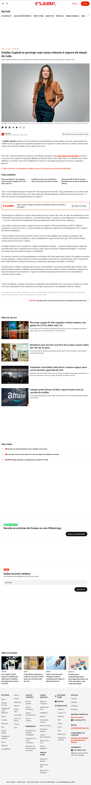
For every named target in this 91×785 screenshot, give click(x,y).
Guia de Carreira (28, 720)
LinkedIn (74, 702)
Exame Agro (16, 710)
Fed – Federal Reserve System (72, 292)
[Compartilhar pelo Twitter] (17, 127)
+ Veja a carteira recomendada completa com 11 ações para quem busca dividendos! (36, 168)
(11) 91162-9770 (80, 720)
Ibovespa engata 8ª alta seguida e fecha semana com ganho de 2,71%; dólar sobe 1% (13, 181)
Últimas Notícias (4, 704)
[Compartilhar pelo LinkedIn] (10, 127)
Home (3, 49)
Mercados (60, 16)
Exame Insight (3, 732)
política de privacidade (47, 782)
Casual (16, 699)
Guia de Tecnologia (29, 708)
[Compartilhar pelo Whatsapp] (2, 127)
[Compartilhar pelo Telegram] (13, 127)
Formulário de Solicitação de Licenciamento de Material (80, 740)
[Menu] (2, 3)
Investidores (12, 295)
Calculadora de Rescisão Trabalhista (31, 733)
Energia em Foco (45, 726)
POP (15, 728)
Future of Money (17, 720)
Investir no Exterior (43, 730)
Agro (59, 730)
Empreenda (62, 734)
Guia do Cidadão (28, 703)
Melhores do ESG (44, 766)
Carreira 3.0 (62, 713)
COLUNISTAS (5, 749)
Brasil (3, 716)
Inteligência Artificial (5, 737)
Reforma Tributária (43, 703)
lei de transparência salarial (65, 782)
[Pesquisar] (7, 3)
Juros (3, 295)
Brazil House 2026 (44, 708)
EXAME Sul (43, 713)
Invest (5, 11)
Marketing (17, 702)
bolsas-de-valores (29, 292)
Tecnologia (18, 715)
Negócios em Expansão (44, 771)
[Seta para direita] (86, 15)
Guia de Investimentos (22, 16)
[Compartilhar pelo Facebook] (6, 127)
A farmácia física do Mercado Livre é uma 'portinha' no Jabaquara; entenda (33, 454)
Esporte (16, 706)
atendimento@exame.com (80, 728)
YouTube (74, 699)
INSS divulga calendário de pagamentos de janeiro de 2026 (27, 460)
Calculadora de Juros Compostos (31, 741)
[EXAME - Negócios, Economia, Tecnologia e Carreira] (45, 3)
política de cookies (33, 782)
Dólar (40, 292)
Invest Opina (38, 16)
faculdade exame (61, 696)
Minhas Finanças (72, 16)
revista (61, 701)
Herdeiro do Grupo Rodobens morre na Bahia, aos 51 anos (27, 449)
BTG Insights (6, 16)
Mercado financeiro (51, 292)
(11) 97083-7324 (80, 750)
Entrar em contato (77, 717)
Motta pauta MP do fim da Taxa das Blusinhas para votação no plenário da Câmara (75, 181)
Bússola (42, 716)
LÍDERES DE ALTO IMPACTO (5, 711)
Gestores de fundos (26, 295)
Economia (4, 723)
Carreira (4, 720)
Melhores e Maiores (43, 760)
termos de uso (21, 782)
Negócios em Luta (44, 742)
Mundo (16, 695)
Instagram (74, 706)
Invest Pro (50, 16)
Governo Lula (40, 295)
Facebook (74, 709)
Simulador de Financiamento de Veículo (31, 748)
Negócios (4, 745)
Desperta (61, 716)
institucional (10, 782)
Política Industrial (43, 747)
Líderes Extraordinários (45, 736)
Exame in (61, 709)
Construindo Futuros (44, 721)
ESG (2, 727)
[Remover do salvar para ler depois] (24, 127)
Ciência (16, 724)
